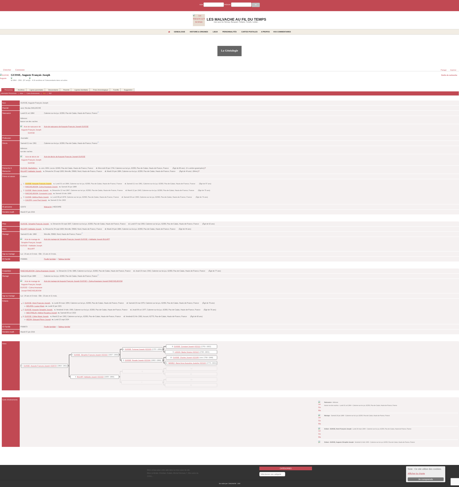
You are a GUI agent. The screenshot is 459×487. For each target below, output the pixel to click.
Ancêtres (21, 90)
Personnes (9, 90)
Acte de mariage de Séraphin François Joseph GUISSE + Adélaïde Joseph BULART (77, 239)
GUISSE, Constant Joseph (184, 346)
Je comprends (425, 479)
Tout (44, 93)
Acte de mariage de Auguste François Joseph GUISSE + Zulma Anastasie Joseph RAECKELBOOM (83, 281)
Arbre (21, 93)
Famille (116, 90)
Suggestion (128, 90)
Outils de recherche (449, 75)
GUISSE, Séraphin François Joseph (35, 224)
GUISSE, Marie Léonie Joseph (36, 190)
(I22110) (203, 363)
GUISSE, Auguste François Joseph (37, 366)
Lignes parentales (36, 90)
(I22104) (147, 360)
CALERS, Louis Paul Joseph (36, 200)
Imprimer (453, 70)
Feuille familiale (50, 259)
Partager (444, 70)
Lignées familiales (81, 90)
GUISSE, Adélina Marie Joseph (37, 197)
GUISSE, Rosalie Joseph (134, 360)
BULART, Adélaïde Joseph (31, 171)
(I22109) (195, 357)
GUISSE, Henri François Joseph (37, 303)
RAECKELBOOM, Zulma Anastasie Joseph (41, 187)
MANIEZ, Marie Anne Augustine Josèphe (183, 363)
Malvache (48, 207)
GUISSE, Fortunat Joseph (135, 349)
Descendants (53, 90)
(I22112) (196, 352)
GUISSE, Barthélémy (29, 168)
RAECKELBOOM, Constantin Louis (38, 193)
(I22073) (53, 366)
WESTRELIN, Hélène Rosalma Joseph (41, 313)
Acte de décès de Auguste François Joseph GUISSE (64, 157)
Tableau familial (64, 259)
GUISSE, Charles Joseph (182, 357)
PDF (50, 93)
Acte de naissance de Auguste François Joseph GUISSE (66, 127)
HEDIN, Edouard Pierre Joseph (38, 319)
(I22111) (197, 346)
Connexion (20, 70)
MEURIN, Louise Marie (35, 306)
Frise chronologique (100, 90)
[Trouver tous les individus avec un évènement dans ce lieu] (98, 113)
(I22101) (104, 355)
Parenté (66, 90)
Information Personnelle (9, 93)
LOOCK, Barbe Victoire (183, 352)
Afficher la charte (416, 473)
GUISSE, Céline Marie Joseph (36, 316)
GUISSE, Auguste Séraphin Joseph (38, 310)
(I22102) (100, 377)
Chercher (7, 70)
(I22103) (148, 349)
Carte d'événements (33, 93)
